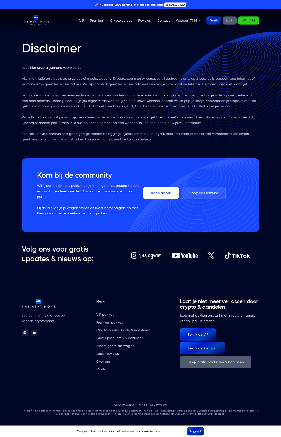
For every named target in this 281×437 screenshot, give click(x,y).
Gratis (214, 20)
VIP (81, 20)
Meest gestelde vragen (115, 346)
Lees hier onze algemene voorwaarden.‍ (53, 68)
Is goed (195, 431)
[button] (188, 20)
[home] (36, 20)
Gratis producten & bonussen (120, 338)
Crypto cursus (121, 20)
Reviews (144, 20)
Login (230, 20)
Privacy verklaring (214, 413)
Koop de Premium (204, 193)
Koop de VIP (161, 193)
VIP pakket (105, 314)
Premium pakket (109, 322)
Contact (163, 20)
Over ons (103, 361)
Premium (97, 20)
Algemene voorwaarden (188, 413)
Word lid (249, 20)
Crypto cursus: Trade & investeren (123, 330)
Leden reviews (107, 354)
